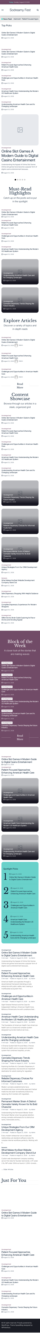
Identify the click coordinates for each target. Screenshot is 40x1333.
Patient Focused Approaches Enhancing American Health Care (16, 66)
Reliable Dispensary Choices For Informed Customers (17, 1080)
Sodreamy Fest (20, 10)
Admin (21, 345)
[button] (37, 35)
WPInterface (5, 1327)
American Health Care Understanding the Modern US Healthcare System (21, 921)
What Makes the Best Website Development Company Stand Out (18, 1151)
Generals (4, 578)
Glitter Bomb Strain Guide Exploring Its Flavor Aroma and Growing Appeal (18, 619)
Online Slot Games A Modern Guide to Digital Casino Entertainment (19, 155)
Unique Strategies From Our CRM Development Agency (17, 1128)
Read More (20, 386)
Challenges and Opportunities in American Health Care (17, 997)
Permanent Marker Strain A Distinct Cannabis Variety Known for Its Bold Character (16, 553)
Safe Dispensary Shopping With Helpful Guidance (19, 593)
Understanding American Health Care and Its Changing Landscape (19, 276)
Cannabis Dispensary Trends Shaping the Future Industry (15, 1059)
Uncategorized (6, 148)
